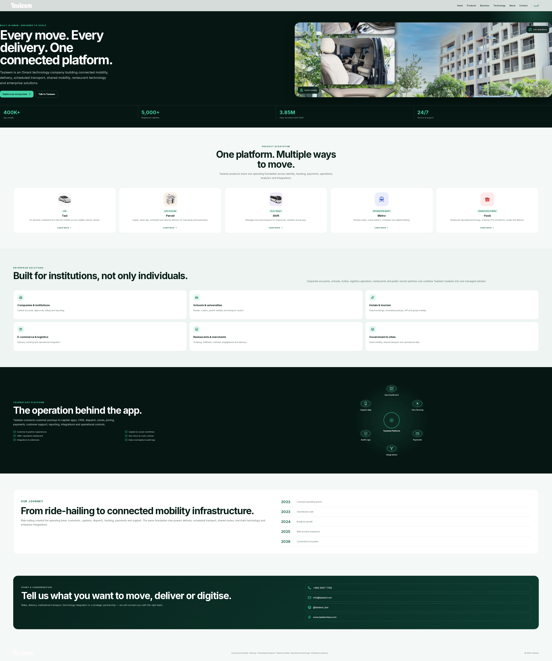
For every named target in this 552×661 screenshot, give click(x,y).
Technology (499, 5)
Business (484, 5)
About (512, 5)
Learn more (63, 227)
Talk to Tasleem (46, 94)
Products (471, 5)
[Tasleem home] (21, 5)
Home (460, 5)
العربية (536, 5)
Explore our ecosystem (15, 94)
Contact (523, 5)
